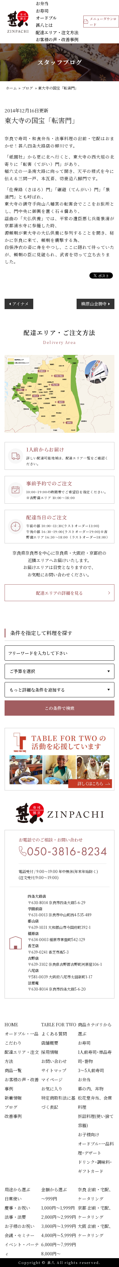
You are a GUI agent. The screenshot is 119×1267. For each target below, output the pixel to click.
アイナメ (20, 304)
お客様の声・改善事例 (57, 39)
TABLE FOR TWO (58, 1024)
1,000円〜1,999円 (58, 1208)
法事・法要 (15, 1217)
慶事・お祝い (17, 1208)
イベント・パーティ (22, 1249)
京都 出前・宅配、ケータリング (95, 1212)
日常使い (13, 1199)
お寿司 (42, 11)
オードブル (46, 18)
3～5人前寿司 (91, 1070)
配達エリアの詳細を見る (59, 593)
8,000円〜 (51, 1254)
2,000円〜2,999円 (58, 1217)
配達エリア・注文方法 (57, 32)
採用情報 (49, 1052)
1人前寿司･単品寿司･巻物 (95, 1056)
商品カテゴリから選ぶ (95, 1029)
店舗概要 (49, 1043)
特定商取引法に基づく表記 (58, 1102)
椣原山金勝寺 (94, 304)
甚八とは (44, 25)
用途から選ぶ (17, 1189)
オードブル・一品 (21, 1034)
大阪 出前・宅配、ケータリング (95, 1230)
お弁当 (42, 3)
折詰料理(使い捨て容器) (96, 1120)
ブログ (27, 87)
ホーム (11, 87)
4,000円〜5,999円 (58, 1235)
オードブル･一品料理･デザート (96, 1148)
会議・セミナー (19, 1235)
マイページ (52, 1079)
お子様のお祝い (19, 1226)
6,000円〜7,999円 (58, 1244)
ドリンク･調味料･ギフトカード (95, 1166)
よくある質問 (54, 1034)
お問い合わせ (54, 1061)
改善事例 (13, 1116)
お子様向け (88, 1134)
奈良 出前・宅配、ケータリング (95, 1194)
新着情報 (13, 1098)
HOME (11, 1024)
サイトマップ (53, 1070)
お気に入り (52, 1089)
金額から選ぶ (54, 1189)
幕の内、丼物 (90, 1089)
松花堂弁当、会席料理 (95, 1102)
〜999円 (49, 1199)
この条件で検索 (59, 708)
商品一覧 (13, 1070)
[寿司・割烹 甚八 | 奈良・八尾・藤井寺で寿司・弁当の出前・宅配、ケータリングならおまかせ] (18, 22)
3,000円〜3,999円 (58, 1226)
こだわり (13, 1043)
